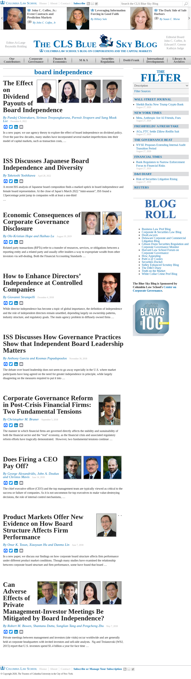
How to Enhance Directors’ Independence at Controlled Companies (43, 282)
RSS (88, 3)
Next (189, 18)
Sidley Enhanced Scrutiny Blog (160, 264)
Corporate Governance (35, 60)
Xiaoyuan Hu (38, 545)
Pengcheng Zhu (93, 626)
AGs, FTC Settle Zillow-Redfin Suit (157, 131)
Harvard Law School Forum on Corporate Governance (160, 251)
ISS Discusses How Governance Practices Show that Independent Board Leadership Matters (63, 343)
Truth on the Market (153, 270)
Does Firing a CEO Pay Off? (30, 462)
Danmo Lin (61, 545)
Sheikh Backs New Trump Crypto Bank (160, 104)
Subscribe (79, 3)
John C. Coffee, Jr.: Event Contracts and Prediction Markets (42, 14)
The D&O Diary (151, 267)
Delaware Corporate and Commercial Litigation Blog (164, 239)
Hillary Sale (100, 19)
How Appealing (151, 255)
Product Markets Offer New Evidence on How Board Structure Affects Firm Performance (43, 527)
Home (43, 3)
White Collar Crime (153, 273)
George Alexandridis (21, 473)
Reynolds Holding (16, 46)
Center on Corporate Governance (154, 288)
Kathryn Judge (175, 48)
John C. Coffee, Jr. (46, 22)
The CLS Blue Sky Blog (95, 43)
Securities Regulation (107, 60)
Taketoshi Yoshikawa (21, 175)
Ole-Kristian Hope (20, 236)
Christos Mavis (19, 477)
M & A (83, 60)
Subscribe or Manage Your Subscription (97, 668)
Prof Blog (171, 273)
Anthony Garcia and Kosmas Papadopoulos (37, 358)
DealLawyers (150, 235)
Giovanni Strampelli (21, 297)
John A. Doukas (48, 473)
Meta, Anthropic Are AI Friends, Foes (158, 117)
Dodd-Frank (131, 60)
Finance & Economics (60, 60)
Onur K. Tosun (17, 545)
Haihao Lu (47, 236)
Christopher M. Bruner (23, 419)
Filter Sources (142, 91)
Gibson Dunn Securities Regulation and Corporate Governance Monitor (165, 245)
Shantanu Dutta (43, 626)
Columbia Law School (21, 3)
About (53, 3)
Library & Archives (179, 60)
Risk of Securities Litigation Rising (156, 179)
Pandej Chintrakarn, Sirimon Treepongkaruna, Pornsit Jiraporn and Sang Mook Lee (60, 119)
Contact (65, 3)
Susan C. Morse (171, 19)
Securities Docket (152, 261)
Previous (1, 18)
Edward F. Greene (175, 44)
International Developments (155, 60)
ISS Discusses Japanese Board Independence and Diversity (46, 164)
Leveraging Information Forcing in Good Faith (108, 12)
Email (92, 3)
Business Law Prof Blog (156, 229)
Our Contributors (12, 60)
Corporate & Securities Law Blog (161, 232)
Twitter (96, 4)
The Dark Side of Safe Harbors (170, 12)
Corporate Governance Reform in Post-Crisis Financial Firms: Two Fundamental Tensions (48, 404)
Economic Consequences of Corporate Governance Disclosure (42, 221)
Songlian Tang (66, 626)
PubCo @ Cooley (152, 258)
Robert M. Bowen (19, 626)
